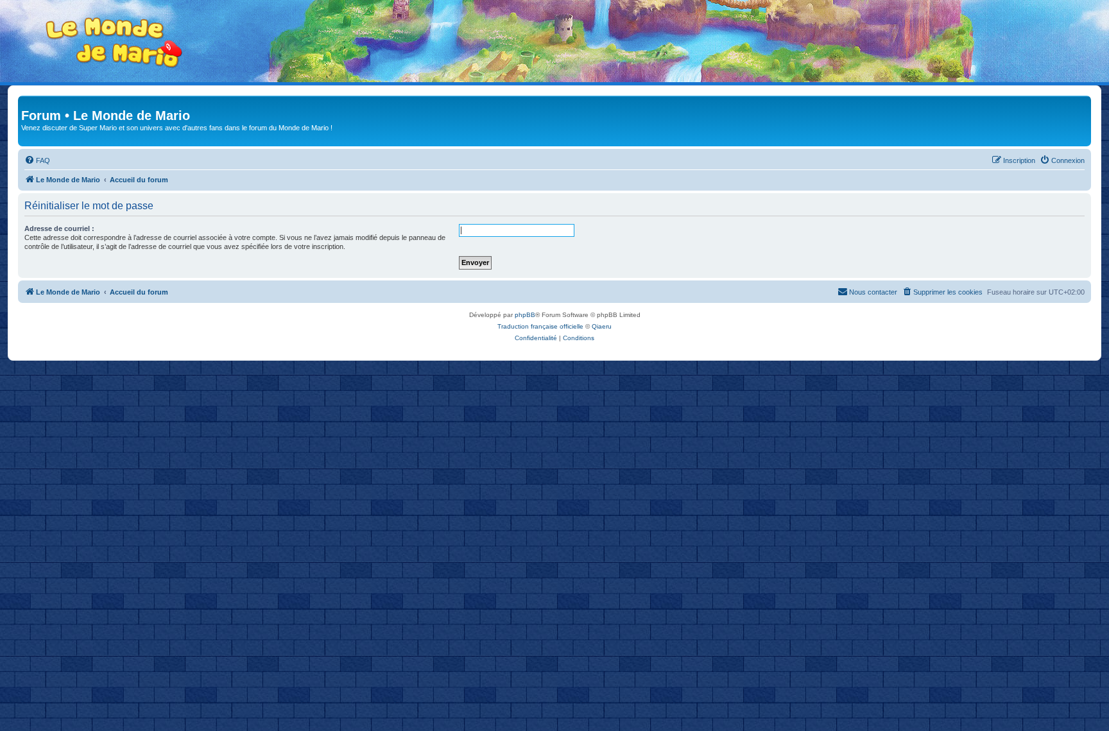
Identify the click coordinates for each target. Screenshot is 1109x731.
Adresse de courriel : (59, 228)
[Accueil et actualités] (114, 42)
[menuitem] (37, 160)
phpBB (525, 314)
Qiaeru (602, 326)
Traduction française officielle (540, 326)
